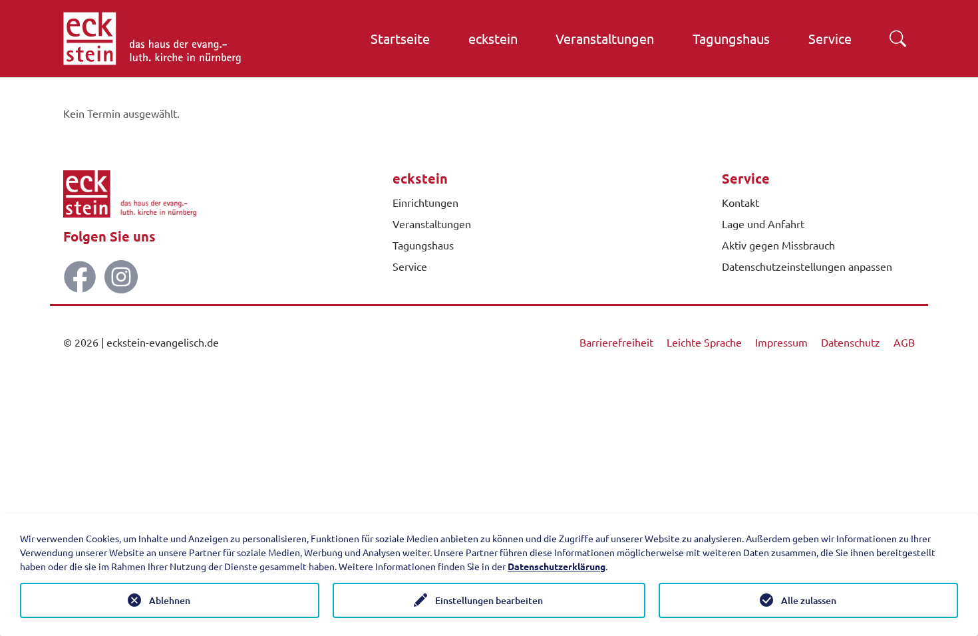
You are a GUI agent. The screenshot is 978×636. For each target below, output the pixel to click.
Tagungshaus (423, 244)
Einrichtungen (425, 202)
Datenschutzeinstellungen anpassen (807, 266)
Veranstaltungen (432, 223)
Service (410, 266)
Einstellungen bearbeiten (489, 600)
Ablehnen (169, 600)
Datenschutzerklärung (556, 566)
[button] (897, 38)
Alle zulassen (808, 600)
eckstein (420, 178)
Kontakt (740, 202)
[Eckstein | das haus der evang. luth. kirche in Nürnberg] (152, 38)
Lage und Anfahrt (763, 223)
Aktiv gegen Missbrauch (778, 244)
